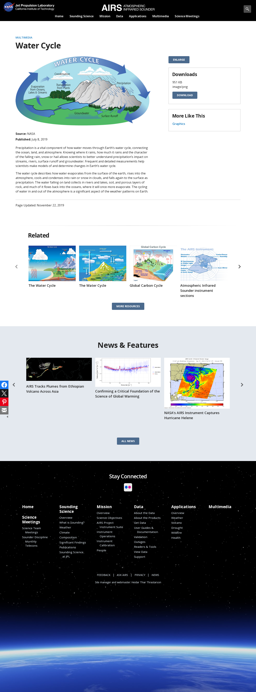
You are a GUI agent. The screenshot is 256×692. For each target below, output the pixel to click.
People (101, 550)
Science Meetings (31, 519)
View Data (140, 552)
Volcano (176, 522)
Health (175, 538)
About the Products (147, 518)
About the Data (144, 513)
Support (139, 556)
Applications (183, 506)
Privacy (140, 575)
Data (138, 506)
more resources (128, 306)
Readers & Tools (145, 547)
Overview (65, 517)
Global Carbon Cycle (146, 285)
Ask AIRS (122, 575)
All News (128, 441)
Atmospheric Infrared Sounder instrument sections (198, 290)
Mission (104, 506)
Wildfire (176, 532)
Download (185, 95)
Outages (139, 542)
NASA (8, 6)
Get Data (140, 522)
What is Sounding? (72, 522)
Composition (68, 537)
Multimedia (24, 37)
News (155, 575)
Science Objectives (109, 518)
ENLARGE (179, 59)
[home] (128, 7)
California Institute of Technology (33, 9)
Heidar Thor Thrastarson (146, 582)
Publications (67, 547)
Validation (140, 537)
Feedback (103, 575)
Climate (64, 532)
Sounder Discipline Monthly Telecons (35, 541)
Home (27, 506)
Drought (177, 528)
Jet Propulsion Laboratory (33, 4)
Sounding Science (68, 509)
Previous (16, 266)
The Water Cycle (42, 285)
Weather (65, 527)
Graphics (178, 124)
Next (239, 266)
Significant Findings (72, 542)
